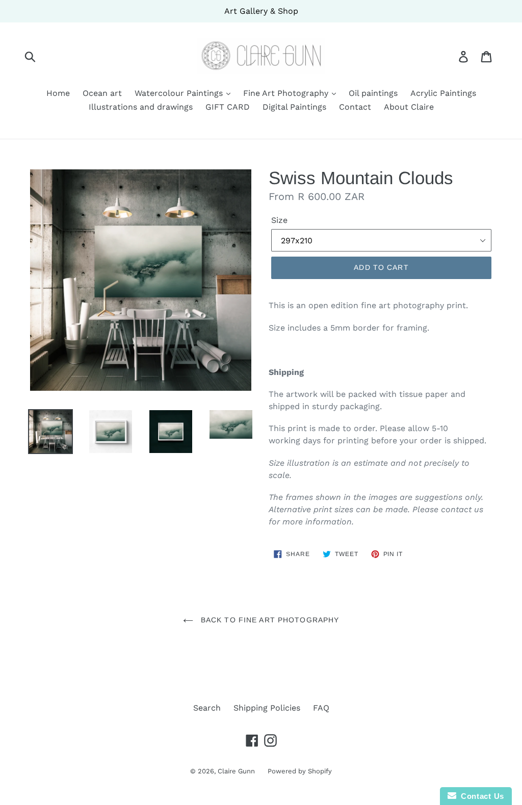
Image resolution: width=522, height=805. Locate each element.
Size (279, 220)
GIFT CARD (227, 107)
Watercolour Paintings (180, 93)
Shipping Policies (266, 708)
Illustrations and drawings (141, 107)
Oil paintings (373, 93)
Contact (355, 107)
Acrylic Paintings (443, 93)
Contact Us (480, 796)
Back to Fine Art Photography (268, 620)
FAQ (321, 708)
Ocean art (102, 93)
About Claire (409, 107)
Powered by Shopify (300, 771)
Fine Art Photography (287, 93)
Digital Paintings (294, 107)
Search (207, 708)
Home (58, 93)
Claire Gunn (236, 771)
